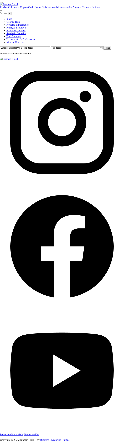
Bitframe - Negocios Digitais (54, 440)
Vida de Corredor (15, 42)
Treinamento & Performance (20, 39)
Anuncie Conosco (81, 7)
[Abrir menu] (1, 2)
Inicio (9, 19)
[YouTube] (62, 431)
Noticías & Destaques (17, 24)
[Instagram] (62, 183)
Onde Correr (34, 7)
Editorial (96, 7)
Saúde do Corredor (16, 33)
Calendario (13, 7)
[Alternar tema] (1, 10)
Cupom (24, 7)
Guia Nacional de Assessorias (57, 7)
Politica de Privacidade (11, 434)
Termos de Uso (31, 434)
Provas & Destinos (16, 30)
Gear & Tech (13, 21)
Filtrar (107, 48)
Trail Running (13, 36)
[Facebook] (62, 307)
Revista (4, 7)
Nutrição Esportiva (16, 27)
